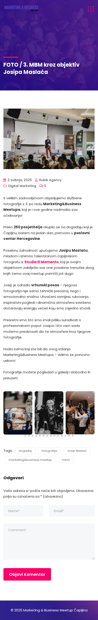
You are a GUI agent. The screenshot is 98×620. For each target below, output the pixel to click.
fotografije (49, 451)
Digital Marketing (22, 186)
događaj (25, 451)
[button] (5, 418)
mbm (66, 460)
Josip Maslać (77, 451)
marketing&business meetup (30, 460)
